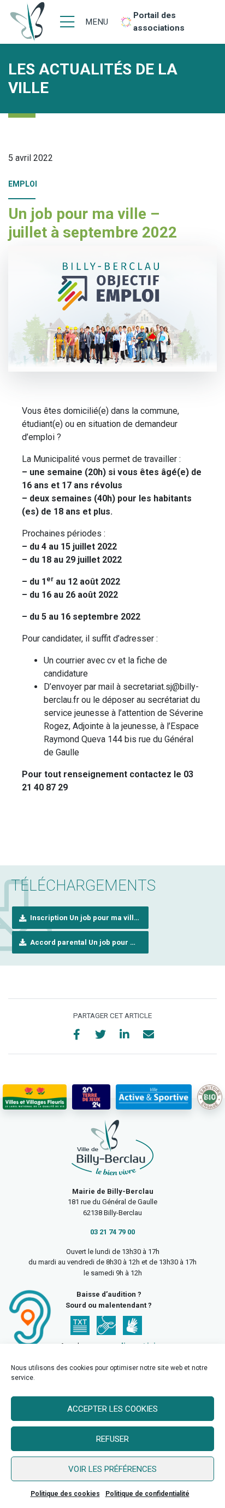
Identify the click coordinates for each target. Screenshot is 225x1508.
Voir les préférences (112, 1469)
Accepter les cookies (112, 1409)
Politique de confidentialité (147, 1494)
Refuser (112, 1439)
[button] (80, 917)
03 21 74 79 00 (112, 1232)
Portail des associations (159, 21)
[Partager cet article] (148, 1034)
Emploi (22, 184)
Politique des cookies (65, 1494)
